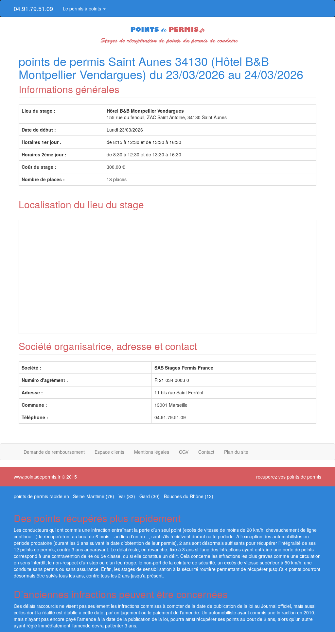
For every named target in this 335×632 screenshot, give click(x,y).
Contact (206, 452)
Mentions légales (151, 452)
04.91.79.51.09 (33, 8)
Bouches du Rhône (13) (188, 496)
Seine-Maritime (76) (93, 496)
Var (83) (126, 496)
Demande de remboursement (54, 452)
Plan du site (236, 452)
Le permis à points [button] (82, 8)
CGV (183, 452)
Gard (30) (149, 496)
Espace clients (109, 452)
